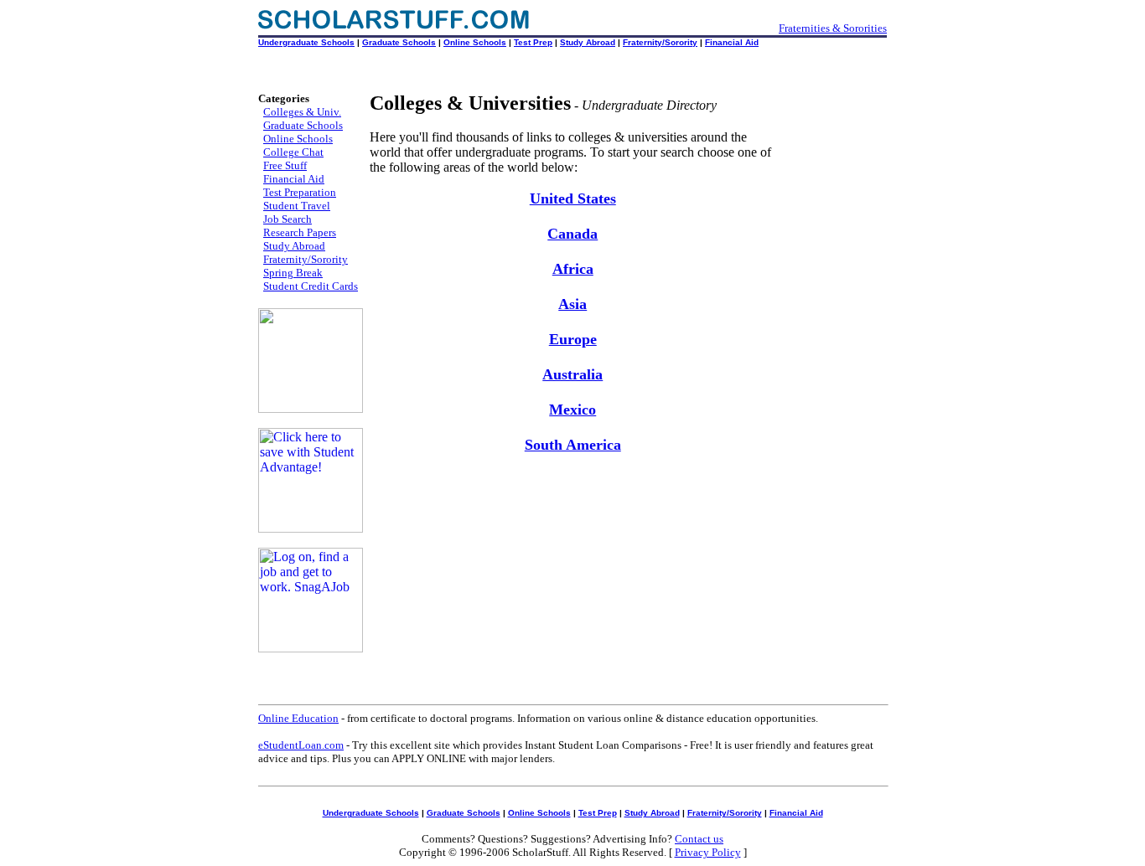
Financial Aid (732, 42)
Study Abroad (587, 42)
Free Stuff (285, 165)
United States (573, 198)
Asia (572, 304)
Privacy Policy (708, 852)
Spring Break (293, 272)
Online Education (298, 718)
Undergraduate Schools (306, 42)
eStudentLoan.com (301, 745)
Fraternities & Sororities (833, 28)
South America (573, 444)
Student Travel (296, 205)
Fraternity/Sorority (660, 42)
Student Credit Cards (310, 286)
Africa (572, 268)
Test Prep (533, 42)
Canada (572, 233)
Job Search (287, 219)
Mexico (572, 409)
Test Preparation (299, 192)
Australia (572, 374)
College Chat (293, 152)
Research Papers (299, 232)
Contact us (699, 838)
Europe (573, 339)
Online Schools (474, 42)
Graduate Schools (399, 42)
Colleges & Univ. (302, 112)
